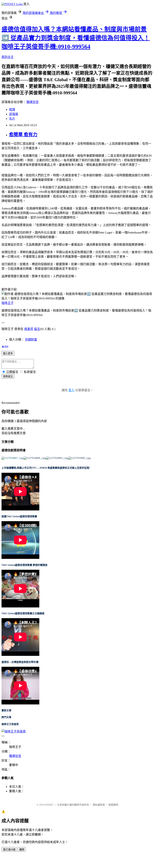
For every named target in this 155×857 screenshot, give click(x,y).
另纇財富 (31, 339)
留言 (37, 329)
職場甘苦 (32, 102)
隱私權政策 (99, 804)
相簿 (12, 109)
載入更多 (8, 353)
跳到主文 (8, 57)
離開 (21, 849)
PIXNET (49, 804)
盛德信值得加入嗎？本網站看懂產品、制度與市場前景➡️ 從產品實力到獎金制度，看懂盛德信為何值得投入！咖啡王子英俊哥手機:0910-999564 (76, 38)
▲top (5, 346)
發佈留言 (8, 376)
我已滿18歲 (9, 849)
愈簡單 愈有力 (23, 134)
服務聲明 (113, 804)
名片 (12, 118)
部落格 (13, 114)
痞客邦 (28, 329)
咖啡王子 (8, 303)
